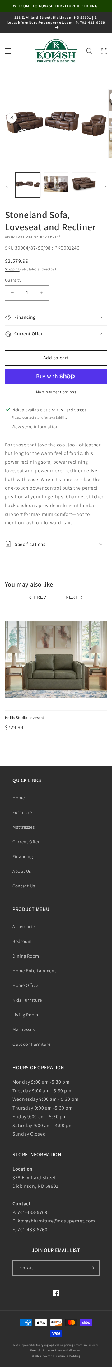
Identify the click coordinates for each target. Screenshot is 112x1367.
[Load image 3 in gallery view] (84, 184)
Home (18, 797)
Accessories (24, 926)
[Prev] (7, 186)
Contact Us (23, 886)
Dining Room (25, 956)
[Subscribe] (92, 1268)
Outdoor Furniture (31, 1044)
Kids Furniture (27, 1000)
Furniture (22, 812)
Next (72, 597)
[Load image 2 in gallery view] (56, 184)
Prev (40, 597)
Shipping (12, 269)
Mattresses (23, 827)
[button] (8, 51)
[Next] (105, 186)
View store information (35, 426)
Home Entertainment (34, 970)
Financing (22, 856)
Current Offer (26, 842)
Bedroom (21, 941)
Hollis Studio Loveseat (24, 717)
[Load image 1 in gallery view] (27, 184)
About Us (21, 871)
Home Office (25, 985)
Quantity (13, 280)
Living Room (25, 1015)
